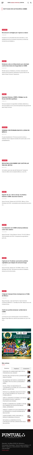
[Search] (30, 2)
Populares (16, 368)
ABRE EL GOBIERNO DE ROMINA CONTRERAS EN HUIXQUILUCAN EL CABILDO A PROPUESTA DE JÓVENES (15, 399)
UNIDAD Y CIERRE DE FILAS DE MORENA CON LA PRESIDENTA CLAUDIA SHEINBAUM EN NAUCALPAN (14, 411)
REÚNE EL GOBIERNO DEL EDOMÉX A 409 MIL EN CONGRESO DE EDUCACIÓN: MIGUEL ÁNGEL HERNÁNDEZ (15, 405)
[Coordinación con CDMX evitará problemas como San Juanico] (16, 217)
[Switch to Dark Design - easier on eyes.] (28, 2)
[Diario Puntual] (16, 2)
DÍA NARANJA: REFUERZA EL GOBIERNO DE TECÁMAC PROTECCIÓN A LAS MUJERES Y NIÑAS (14, 381)
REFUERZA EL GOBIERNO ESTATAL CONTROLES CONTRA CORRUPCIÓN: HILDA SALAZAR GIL (14, 421)
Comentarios (26, 368)
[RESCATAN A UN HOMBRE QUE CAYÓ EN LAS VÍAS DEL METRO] (16, 152)
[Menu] (3, 2)
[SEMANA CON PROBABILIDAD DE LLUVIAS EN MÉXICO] (16, 119)
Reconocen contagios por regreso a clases (15, 32)
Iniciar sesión (5, 450)
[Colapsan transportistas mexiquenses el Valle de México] (16, 283)
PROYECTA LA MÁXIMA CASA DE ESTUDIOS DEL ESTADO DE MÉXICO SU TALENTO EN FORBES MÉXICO (14, 393)
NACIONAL (5, 29)
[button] (16, 344)
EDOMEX (4, 61)
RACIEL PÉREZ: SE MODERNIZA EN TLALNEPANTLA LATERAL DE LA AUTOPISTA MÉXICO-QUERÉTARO (14, 387)
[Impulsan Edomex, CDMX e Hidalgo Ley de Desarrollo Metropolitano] (16, 86)
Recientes (6, 368)
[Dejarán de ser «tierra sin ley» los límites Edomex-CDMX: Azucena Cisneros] (16, 184)
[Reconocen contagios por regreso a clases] (16, 22)
